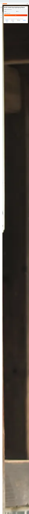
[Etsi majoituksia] (1, 7)
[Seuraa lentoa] (1, 13)
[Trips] (1, 15)
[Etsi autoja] (1, 8)
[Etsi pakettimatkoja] (1, 10)
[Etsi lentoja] (1, 6)
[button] (1, 3)
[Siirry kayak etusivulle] (5, 3)
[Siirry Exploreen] (1, 12)
